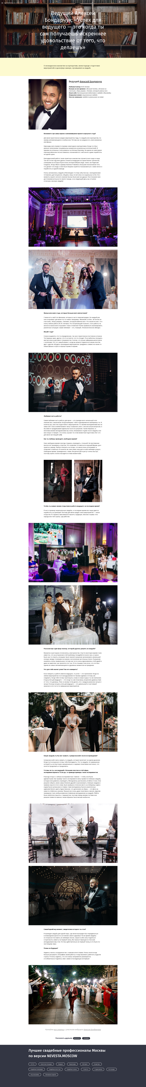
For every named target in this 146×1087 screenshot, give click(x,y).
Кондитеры (97, 1064)
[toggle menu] (3, 3)
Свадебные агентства (54, 1069)
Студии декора (98, 1069)
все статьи (59, 1029)
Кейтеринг (85, 1064)
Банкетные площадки (46, 1064)
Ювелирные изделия (50, 1074)
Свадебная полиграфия (37, 1069)
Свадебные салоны (72, 1069)
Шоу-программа (35, 1074)
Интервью (73, 52)
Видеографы (72, 1064)
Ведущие (60, 1064)
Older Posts (73, 1083)
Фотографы (112, 1069)
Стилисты (85, 1069)
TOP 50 (32, 1064)
